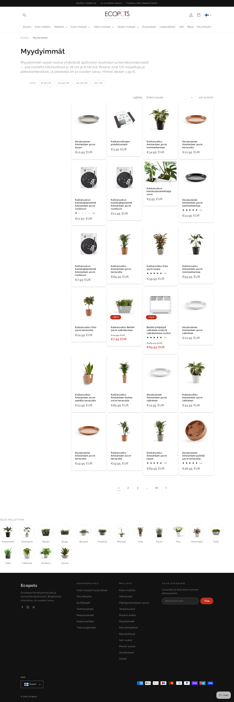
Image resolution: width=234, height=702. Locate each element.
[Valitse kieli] (208, 15)
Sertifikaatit (83, 602)
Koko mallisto (127, 590)
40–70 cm (81, 83)
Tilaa (206, 601)
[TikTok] (33, 607)
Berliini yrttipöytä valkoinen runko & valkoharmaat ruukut (159, 330)
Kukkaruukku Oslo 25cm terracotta (85, 329)
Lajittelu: (138, 97)
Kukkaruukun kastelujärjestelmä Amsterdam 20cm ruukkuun (85, 270)
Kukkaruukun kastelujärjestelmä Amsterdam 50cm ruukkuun (85, 204)
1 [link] (119, 487)
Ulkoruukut (126, 596)
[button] (24, 15)
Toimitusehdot (85, 609)
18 (156, 487)
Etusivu (25, 37)
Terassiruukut (127, 609)
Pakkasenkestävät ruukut (134, 602)
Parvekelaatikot (128, 627)
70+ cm (98, 83)
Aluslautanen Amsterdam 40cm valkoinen (157, 397)
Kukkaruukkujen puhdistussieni (120, 143)
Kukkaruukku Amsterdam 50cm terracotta (121, 269)
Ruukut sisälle (127, 615)
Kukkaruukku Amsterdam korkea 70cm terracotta (121, 397)
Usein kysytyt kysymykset (92, 590)
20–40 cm (63, 83)
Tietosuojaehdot (86, 627)
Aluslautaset (126, 652)
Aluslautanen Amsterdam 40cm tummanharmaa (192, 203)
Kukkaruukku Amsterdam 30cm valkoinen (192, 397)
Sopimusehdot (85, 621)
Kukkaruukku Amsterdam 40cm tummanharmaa (192, 269)
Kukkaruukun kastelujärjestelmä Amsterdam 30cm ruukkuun (121, 204)
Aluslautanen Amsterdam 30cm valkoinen (192, 330)
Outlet (123, 658)
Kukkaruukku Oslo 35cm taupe (157, 267)
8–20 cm (46, 83)
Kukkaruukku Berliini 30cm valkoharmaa (123, 329)
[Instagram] (27, 607)
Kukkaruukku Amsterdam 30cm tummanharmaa (157, 144)
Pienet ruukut (127, 646)
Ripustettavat (127, 634)
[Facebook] (22, 607)
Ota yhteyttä (84, 596)
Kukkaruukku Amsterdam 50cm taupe (157, 456)
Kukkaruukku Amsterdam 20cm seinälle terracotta (85, 397)
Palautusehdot (85, 615)
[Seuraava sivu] (166, 488)
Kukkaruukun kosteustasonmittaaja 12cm (159, 191)
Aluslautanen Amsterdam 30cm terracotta (192, 144)
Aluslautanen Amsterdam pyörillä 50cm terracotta (193, 456)
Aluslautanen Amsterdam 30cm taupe (85, 144)
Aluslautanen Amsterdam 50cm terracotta (85, 456)
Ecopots (33, 696)
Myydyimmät (127, 621)
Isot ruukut (125, 640)
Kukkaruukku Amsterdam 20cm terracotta (121, 456)
